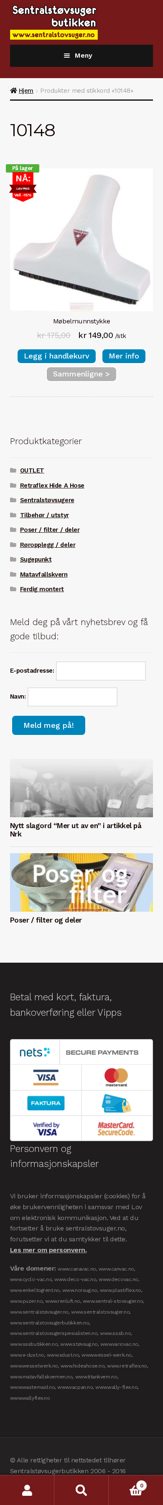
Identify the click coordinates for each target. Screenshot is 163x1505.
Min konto (27, 1490)
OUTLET (32, 470)
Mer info (124, 355)
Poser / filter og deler (46, 920)
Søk (81, 1490)
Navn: (19, 696)
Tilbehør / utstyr (44, 515)
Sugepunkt (36, 559)
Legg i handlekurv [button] (56, 355)
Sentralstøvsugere (47, 500)
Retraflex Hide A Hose (52, 485)
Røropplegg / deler (48, 545)
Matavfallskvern (44, 574)
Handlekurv (126, 1483)
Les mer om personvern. (48, 1250)
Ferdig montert (42, 589)
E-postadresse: (33, 670)
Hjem (26, 90)
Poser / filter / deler (50, 530)
